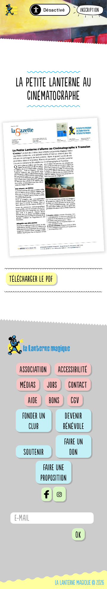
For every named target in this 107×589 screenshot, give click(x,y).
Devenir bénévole (73, 421)
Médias (28, 385)
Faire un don (73, 447)
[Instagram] (59, 494)
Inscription (89, 10)
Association (33, 369)
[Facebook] (46, 494)
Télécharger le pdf (31, 279)
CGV (75, 400)
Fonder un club (33, 421)
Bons (54, 400)
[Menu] (11, 10)
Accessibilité (72, 369)
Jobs (52, 385)
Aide (32, 400)
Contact (77, 385)
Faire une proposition (53, 473)
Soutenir (33, 452)
